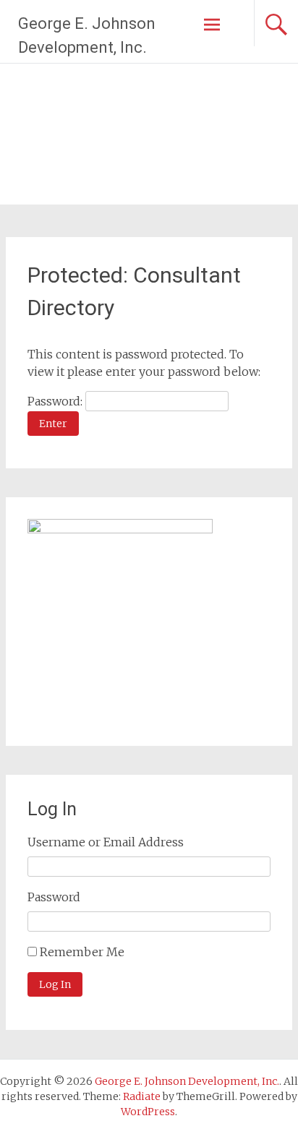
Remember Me (82, 952)
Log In (55, 984)
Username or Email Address (105, 842)
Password (53, 897)
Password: (56, 401)
